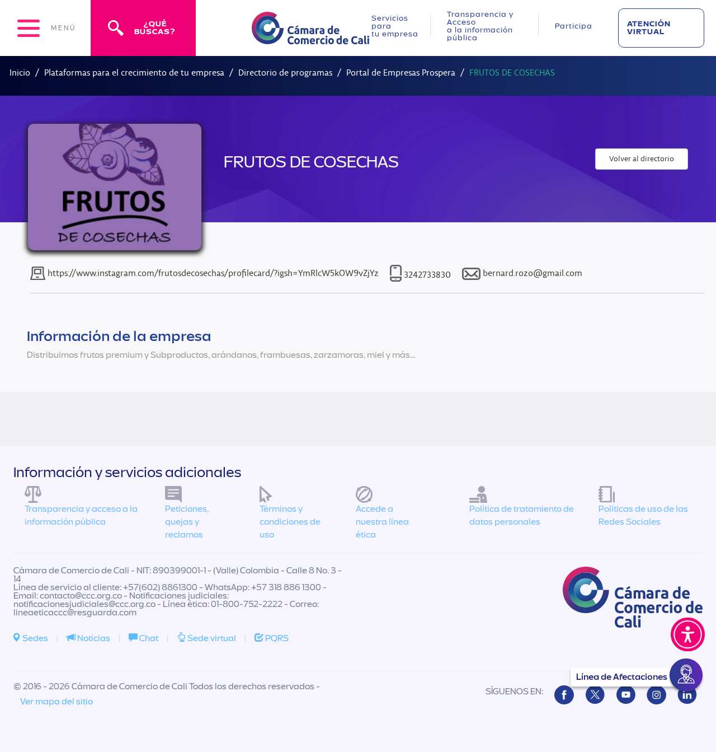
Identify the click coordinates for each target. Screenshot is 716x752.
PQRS (276, 638)
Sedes (34, 638)
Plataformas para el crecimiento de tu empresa (134, 72)
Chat (148, 638)
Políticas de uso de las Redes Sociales (643, 515)
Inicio (20, 72)
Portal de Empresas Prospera (400, 72)
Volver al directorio (641, 159)
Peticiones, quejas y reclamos (187, 521)
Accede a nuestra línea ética (382, 521)
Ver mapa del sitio (56, 701)
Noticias (93, 638)
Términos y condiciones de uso (290, 521)
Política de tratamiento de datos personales (521, 515)
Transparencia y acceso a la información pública (81, 515)
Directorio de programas (285, 72)
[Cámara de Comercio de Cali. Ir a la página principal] (310, 37)
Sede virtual (211, 638)
